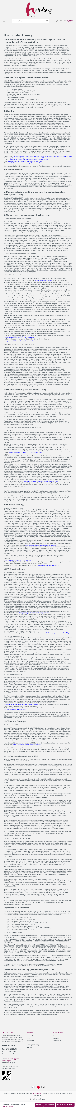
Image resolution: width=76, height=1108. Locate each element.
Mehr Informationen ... (8, 1106)
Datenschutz (31, 1036)
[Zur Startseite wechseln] (38, 9)
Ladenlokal (56, 1038)
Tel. (11, 1049)
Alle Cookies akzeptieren (65, 1104)
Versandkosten (37, 1093)
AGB (28, 1038)
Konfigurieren (49, 1104)
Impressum (30, 1040)
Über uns (55, 1036)
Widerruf (30, 1047)
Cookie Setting (57, 1040)
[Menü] (4, 21)
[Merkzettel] (57, 21)
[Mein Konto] (61, 21)
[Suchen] (47, 21)
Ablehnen (39, 1104)
